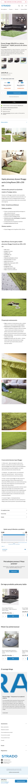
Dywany (11, 9)
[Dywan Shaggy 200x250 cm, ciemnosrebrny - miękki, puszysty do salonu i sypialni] (10, 596)
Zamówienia (4, 723)
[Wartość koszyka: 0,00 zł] (22, 6)
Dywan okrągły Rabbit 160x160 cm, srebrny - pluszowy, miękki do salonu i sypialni (9, 651)
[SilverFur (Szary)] (4, 67)
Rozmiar (16, 9)
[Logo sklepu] (6, 6)
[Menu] (26, 6)
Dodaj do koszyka (17, 92)
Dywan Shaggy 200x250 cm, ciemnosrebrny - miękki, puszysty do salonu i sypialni (9, 609)
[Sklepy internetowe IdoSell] (14, 772)
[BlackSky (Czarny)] (17, 60)
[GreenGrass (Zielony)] (23, 60)
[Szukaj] (19, 6)
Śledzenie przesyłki (5, 729)
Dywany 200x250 (24, 9)
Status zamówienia (4, 727)
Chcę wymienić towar (5, 737)
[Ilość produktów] (3, 93)
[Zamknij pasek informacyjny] (25, 2)
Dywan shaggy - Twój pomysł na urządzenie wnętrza (14, 697)
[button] (3, 27)
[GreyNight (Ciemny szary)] (10, 60)
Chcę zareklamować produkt (7, 732)
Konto (2, 745)
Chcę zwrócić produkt (5, 735)
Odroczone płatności (7, 113)
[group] (14, 27)
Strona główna (4, 9)
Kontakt (2, 740)
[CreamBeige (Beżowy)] (4, 60)
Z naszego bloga (7, 669)
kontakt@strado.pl (6, 759)
